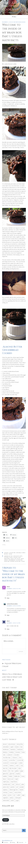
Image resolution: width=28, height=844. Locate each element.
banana (17, 747)
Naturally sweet (20, 552)
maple (16, 779)
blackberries (6, 749)
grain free (7, 561)
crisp (22, 765)
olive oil (18, 784)
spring (4, 795)
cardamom (9, 755)
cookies (15, 557)
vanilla (18, 795)
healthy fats (17, 776)
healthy (10, 776)
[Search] (24, 830)
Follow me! (8, 806)
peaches (13, 787)
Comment (21, 651)
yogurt (17, 800)
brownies (18, 752)
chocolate (16, 755)
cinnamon (14, 757)
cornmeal (5, 765)
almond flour (20, 744)
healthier (5, 776)
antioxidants (6, 747)
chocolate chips (17, 556)
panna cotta (6, 787)
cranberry (11, 765)
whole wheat (6, 800)
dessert (4, 771)
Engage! (5, 819)
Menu (14, 16)
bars (22, 747)
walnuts (11, 797)
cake (4, 755)
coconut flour (8, 557)
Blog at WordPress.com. (7, 840)
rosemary (5, 792)
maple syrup (6, 781)
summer (10, 795)
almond (5, 744)
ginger (21, 771)
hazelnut (18, 773)
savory (11, 792)
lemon (4, 779)
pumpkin (22, 787)
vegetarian (5, 797)
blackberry (13, 749)
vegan (23, 561)
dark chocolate (12, 768)
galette (16, 771)
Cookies (6, 552)
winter (12, 800)
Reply (8, 598)
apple (12, 747)
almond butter (8, 556)
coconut (5, 760)
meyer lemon (14, 781)
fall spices (17, 558)
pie (17, 787)
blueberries (20, 749)
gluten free (12, 552)
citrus (20, 757)
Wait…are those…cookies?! (10, 6)
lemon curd (10, 779)
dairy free (5, 768)
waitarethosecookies (19, 22)
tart (14, 795)
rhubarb (21, 789)
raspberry (5, 789)
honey (23, 776)
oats (13, 784)
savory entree (17, 792)
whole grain (18, 797)
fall (9, 771)
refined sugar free (15, 561)
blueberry (5, 752)
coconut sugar (13, 763)
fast (12, 771)
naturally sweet (6, 784)
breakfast (11, 752)
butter (23, 752)
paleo (22, 784)
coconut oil (5, 763)
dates (12, 558)
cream (17, 765)
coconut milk (20, 760)
